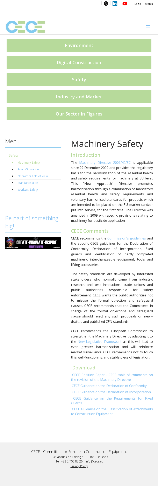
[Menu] (147, 25)
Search (149, 4)
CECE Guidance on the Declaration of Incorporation (111, 392)
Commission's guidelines (126, 238)
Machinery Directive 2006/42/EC (105, 162)
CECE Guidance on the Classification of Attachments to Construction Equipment (112, 411)
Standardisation (28, 183)
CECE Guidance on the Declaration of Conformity (109, 385)
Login (138, 4)
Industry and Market (79, 96)
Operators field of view (33, 176)
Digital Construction (79, 62)
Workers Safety (28, 189)
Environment (79, 45)
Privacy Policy (79, 466)
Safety (79, 79)
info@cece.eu (94, 461)
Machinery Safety (29, 162)
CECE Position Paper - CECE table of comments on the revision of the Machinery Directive (112, 377)
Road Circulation (28, 169)
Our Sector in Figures (79, 114)
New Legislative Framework (100, 341)
